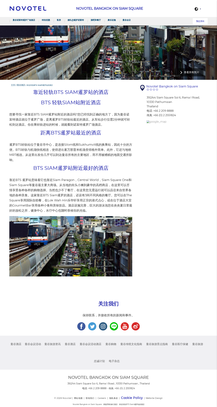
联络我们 (90, 398)
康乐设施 (112, 20)
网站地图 (78, 398)
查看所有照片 (191, 72)
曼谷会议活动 (33, 344)
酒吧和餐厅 (96, 20)
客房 (59, 20)
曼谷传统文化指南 (131, 344)
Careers (102, 398)
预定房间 (200, 21)
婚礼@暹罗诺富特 (76, 20)
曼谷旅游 (197, 344)
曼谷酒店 (16, 344)
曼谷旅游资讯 (52, 344)
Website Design (154, 398)
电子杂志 (114, 361)
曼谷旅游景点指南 (157, 344)
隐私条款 (113, 398)
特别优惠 (46, 20)
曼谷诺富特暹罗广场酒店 (24, 20)
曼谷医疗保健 (180, 344)
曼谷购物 (110, 344)
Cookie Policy (132, 398)
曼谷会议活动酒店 (90, 344)
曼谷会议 (127, 20)
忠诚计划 (99, 361)
